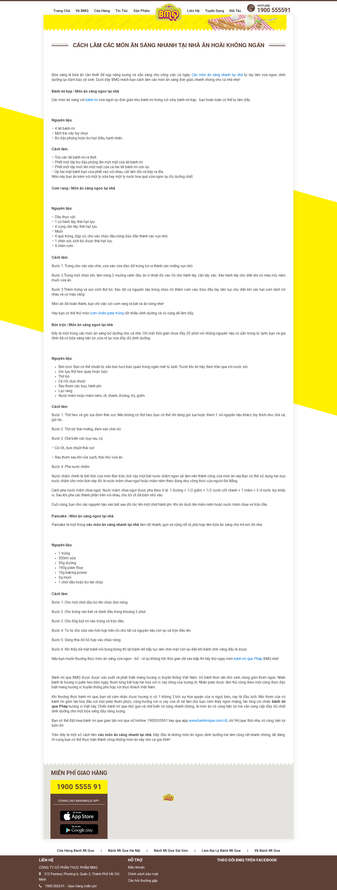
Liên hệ (193, 11)
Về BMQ (82, 11)
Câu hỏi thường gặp (142, 881)
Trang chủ (61, 11)
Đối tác (235, 11)
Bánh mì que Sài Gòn (171, 851)
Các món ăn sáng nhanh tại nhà (217, 75)
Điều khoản (136, 867)
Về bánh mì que (267, 851)
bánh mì (92, 100)
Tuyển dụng (214, 11)
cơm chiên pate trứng (107, 313)
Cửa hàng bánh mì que (75, 851)
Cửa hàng (102, 11)
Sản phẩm (141, 11)
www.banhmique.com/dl (208, 720)
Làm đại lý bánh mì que (221, 851)
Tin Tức (121, 11)
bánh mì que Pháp (247, 659)
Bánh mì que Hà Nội (124, 851)
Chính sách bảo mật (143, 874)
